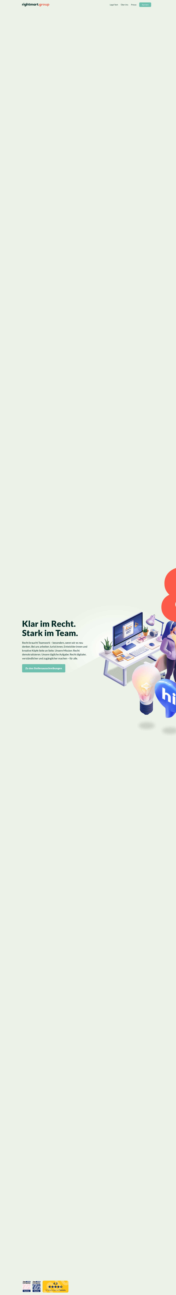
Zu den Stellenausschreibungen (43, 668)
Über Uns (124, 5)
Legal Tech (114, 5)
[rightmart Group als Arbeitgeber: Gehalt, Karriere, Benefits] (55, 1287)
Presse (133, 5)
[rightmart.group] (35, 5)
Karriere (145, 5)
